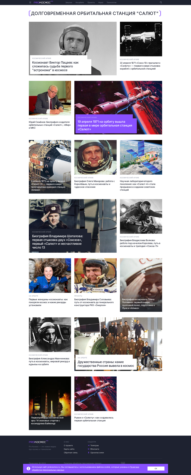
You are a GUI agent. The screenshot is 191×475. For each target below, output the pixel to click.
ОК (156, 468)
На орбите (80, 2)
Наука (100, 2)
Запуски (68, 2)
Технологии (111, 2)
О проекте (68, 445)
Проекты (91, 2)
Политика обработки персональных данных (82, 463)
